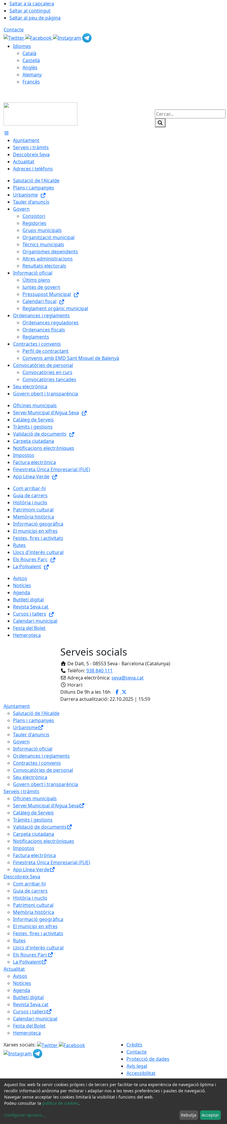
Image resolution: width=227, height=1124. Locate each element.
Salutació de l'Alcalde (36, 713)
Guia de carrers (30, 891)
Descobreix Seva (22, 876)
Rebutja (188, 1115)
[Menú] (6, 133)
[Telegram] (87, 37)
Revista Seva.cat (30, 1004)
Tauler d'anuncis (31, 734)
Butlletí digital (28, 997)
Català (29, 53)
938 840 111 (99, 670)
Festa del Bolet (29, 1025)
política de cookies (60, 1103)
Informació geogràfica (38, 919)
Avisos (20, 976)
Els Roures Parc (30, 954)
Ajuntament (17, 706)
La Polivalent (27, 962)
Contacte (14, 29)
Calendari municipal (35, 1018)
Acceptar (210, 1115)
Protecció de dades (148, 1059)
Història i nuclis (30, 898)
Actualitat (14, 969)
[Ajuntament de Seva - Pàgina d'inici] (40, 113)
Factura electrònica (34, 855)
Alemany (32, 74)
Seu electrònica (30, 777)
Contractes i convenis (37, 763)
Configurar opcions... (25, 1115)
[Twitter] (14, 37)
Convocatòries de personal (43, 770)
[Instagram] (67, 37)
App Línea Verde (31, 869)
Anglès (30, 67)
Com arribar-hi (29, 883)
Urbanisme (25, 727)
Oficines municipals (35, 798)
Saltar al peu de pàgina (35, 18)
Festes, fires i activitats (38, 933)
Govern (21, 741)
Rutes (19, 940)
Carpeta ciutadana (33, 834)
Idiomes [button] (22, 46)
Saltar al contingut (30, 10)
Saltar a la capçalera (31, 3)
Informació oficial (32, 748)
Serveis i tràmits (21, 791)
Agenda (21, 990)
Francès (31, 81)
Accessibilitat (141, 1073)
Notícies (22, 983)
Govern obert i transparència (45, 784)
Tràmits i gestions (33, 820)
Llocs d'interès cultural (38, 947)
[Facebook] (39, 37)
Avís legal (137, 1066)
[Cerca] (160, 122)
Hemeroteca (27, 1033)
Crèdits (134, 1044)
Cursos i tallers (29, 1011)
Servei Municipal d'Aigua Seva (46, 805)
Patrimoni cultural (33, 905)
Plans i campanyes (33, 720)
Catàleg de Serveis (33, 812)
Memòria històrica (33, 912)
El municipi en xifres (35, 926)
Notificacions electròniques (43, 841)
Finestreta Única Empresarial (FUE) (51, 862)
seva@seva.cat (127, 677)
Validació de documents (40, 827)
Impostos (23, 848)
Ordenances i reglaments (41, 756)
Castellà (31, 60)
